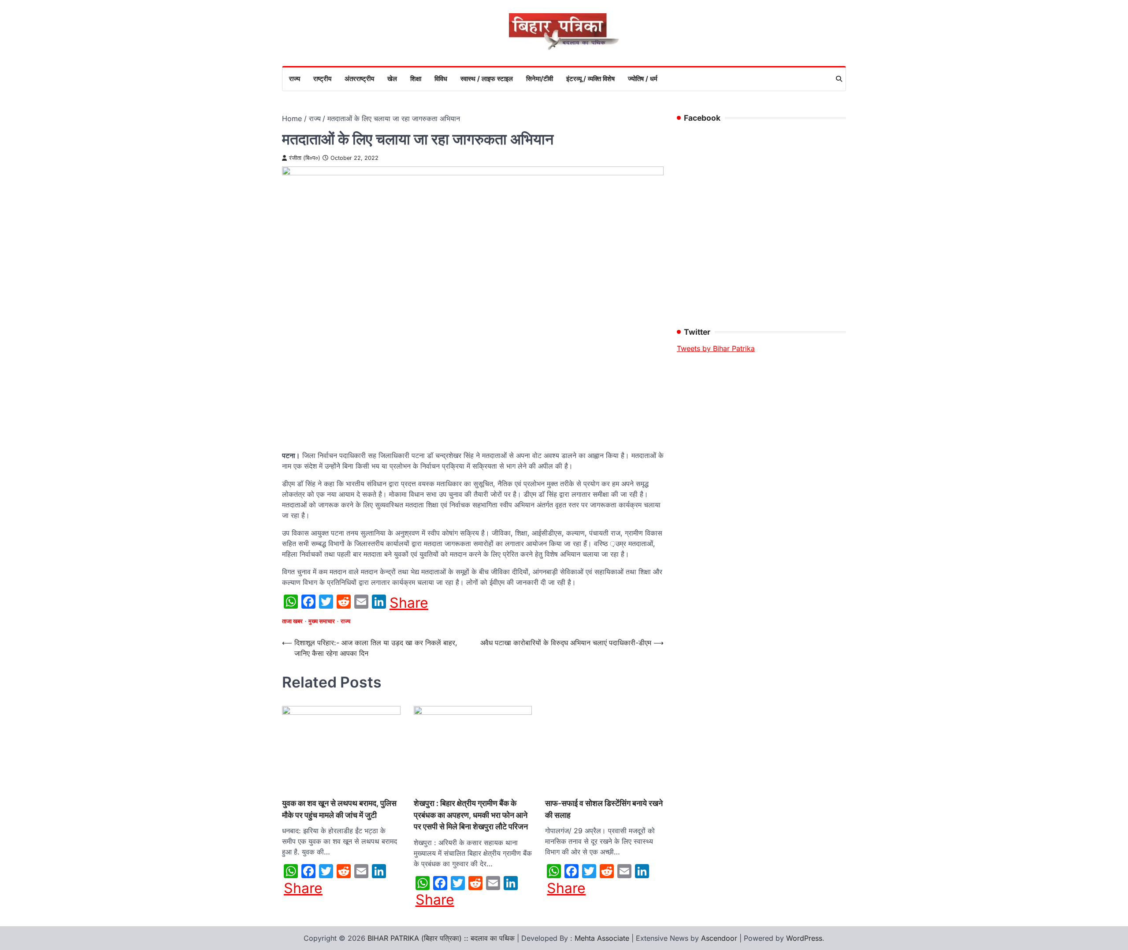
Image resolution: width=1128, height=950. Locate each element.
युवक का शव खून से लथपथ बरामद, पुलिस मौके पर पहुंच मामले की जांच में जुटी (339, 808)
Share (409, 603)
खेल (392, 78)
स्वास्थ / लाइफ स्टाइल (486, 78)
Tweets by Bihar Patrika (716, 348)
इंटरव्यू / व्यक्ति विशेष (590, 78)
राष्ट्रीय (322, 78)
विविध (440, 78)
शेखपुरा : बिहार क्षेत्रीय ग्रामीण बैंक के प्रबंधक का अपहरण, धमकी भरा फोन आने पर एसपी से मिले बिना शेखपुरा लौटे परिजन (471, 814)
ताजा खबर (292, 621)
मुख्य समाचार (321, 621)
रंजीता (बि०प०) (304, 158)
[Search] (839, 78)
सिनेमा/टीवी (539, 78)
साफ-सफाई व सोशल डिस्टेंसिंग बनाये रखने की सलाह (604, 808)
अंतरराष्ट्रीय (359, 78)
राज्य (294, 78)
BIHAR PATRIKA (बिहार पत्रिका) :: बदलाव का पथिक (441, 938)
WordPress (804, 938)
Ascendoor (719, 938)
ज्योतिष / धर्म (642, 78)
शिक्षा (415, 78)
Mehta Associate (603, 938)
